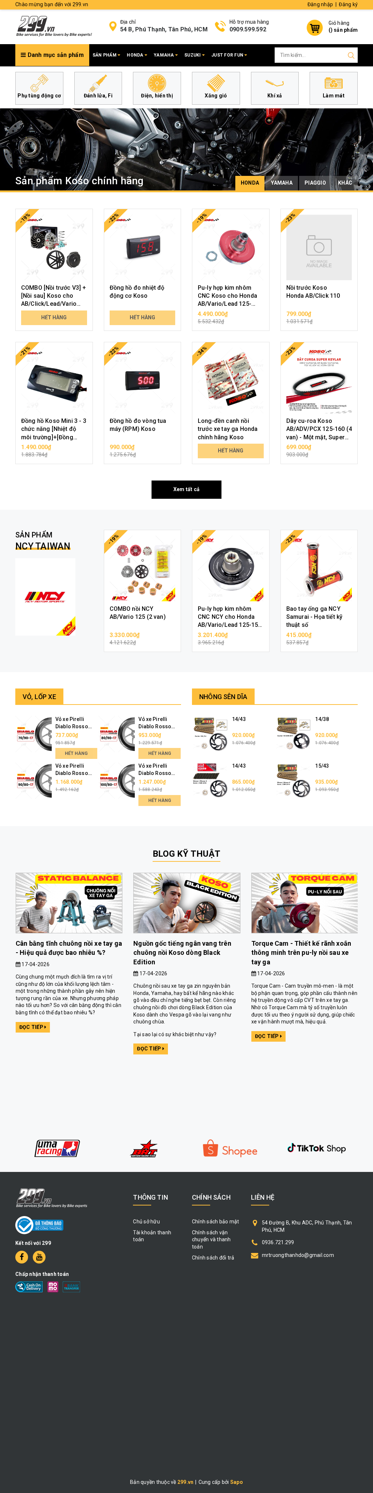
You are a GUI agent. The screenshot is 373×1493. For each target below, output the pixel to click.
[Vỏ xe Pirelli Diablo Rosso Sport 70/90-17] (33, 734)
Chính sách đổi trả (213, 1258)
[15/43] (293, 780)
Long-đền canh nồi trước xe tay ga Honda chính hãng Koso (228, 429)
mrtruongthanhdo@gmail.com (298, 1255)
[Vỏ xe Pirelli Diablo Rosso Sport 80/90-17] (116, 734)
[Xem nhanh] (54, 247)
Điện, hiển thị (157, 96)
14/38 (322, 719)
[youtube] (39, 1257)
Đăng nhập (320, 4)
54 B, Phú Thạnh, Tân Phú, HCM (164, 29)
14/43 (239, 719)
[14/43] (210, 734)
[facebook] (21, 1257)
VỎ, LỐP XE (39, 697)
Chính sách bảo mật (215, 1221)
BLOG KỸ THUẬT (186, 854)
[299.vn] (54, 26)
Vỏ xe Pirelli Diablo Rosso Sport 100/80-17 (158, 773)
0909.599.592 (247, 29)
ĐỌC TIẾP (31, 1027)
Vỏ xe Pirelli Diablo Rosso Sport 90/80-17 (73, 773)
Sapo (236, 1482)
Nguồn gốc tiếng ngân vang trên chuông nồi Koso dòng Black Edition (182, 952)
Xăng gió (216, 96)
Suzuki (193, 55)
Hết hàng (54, 317)
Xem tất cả (186, 489)
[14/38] (293, 734)
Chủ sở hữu (146, 1221)
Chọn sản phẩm (54, 451)
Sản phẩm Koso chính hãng (79, 181)
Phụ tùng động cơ (39, 96)
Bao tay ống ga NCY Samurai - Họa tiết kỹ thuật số (314, 617)
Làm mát (334, 96)
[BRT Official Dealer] (56, 1148)
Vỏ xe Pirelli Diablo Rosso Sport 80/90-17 (156, 726)
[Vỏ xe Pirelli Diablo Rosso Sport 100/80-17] (116, 780)
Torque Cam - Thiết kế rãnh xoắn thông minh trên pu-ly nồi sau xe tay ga (301, 952)
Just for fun (227, 55)
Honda (136, 55)
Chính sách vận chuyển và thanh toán (211, 1240)
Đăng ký (348, 4)
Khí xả (274, 96)
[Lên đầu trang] (362, 1039)
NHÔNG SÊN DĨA (223, 697)
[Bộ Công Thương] (39, 1225)
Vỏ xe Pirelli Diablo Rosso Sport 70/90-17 (73, 726)
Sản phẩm (105, 55)
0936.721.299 (278, 1242)
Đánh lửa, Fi (98, 96)
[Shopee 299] (143, 1148)
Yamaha (164, 55)
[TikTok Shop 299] (229, 1148)
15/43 (322, 766)
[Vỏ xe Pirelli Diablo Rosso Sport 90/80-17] (33, 780)
